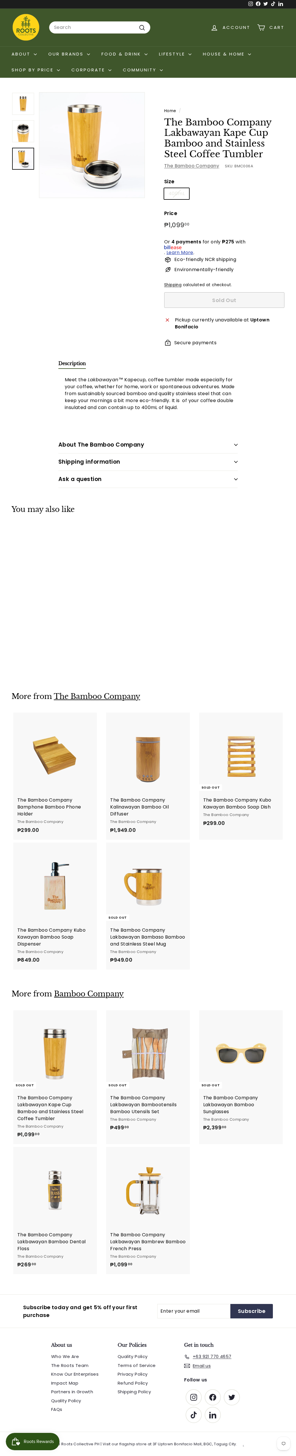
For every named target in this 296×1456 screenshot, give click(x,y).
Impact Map (64, 1383)
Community (140, 70)
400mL (177, 193)
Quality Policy (66, 1401)
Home (170, 111)
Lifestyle (173, 54)
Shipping (173, 285)
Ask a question (80, 479)
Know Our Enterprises (75, 1374)
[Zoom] (92, 145)
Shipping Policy (134, 1392)
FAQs (56, 1409)
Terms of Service (137, 1365)
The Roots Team (70, 1365)
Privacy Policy (133, 1374)
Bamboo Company (89, 993)
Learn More (179, 252)
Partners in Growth (72, 1392)
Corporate (89, 70)
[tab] (72, 365)
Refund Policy (133, 1383)
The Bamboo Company (191, 165)
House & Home (225, 54)
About (22, 54)
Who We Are (65, 1356)
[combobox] (99, 27)
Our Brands (67, 54)
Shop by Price (34, 70)
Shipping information (89, 462)
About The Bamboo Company (101, 445)
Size (169, 181)
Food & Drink (122, 54)
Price (170, 213)
